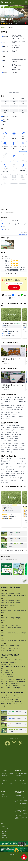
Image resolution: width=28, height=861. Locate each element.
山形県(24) (17, 595)
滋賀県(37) (4, 627)
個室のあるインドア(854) (19, 685)
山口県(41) (4, 635)
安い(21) (11, 399)
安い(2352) (13, 662)
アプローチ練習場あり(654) (8, 674)
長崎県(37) (17, 646)
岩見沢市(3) (4, 447)
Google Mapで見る (13, 92)
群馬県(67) (17, 600)
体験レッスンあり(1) (13, 414)
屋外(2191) (4, 657)
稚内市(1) (11, 438)
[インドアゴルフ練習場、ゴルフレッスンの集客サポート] (14, 849)
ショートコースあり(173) (7, 677)
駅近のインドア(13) (19, 480)
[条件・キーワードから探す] (7, 774)
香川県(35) (10, 640)
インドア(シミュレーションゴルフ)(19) (16, 397)
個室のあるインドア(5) (17, 416)
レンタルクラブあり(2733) (7, 679)
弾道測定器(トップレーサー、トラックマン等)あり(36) (13, 463)
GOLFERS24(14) (5, 701)
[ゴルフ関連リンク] (7, 831)
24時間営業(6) (9, 412)
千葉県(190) (11, 603)
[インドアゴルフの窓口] (21, 798)
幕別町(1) (10, 441)
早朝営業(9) (17, 412)
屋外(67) (3, 459)
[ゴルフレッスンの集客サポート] (21, 808)
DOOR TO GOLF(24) (15, 699)
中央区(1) (12, 430)
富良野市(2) (17, 441)
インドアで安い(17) (17, 478)
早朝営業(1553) (21, 681)
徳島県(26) (4, 640)
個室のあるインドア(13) (7, 480)
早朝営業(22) (4, 475)
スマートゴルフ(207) (6, 695)
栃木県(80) (11, 600)
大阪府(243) (4, 625)
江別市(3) (17, 445)
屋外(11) (3, 397)
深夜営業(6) (4, 414)
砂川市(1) (21, 449)
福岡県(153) (4, 646)
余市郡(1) (17, 438)
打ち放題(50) (4, 461)
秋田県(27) (10, 595)
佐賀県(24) (11, 646)
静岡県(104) (18, 618)
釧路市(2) (15, 428)
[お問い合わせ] (7, 827)
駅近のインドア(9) (5, 418)
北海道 (15, 550)
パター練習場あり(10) (6, 405)
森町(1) (16, 443)
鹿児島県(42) (4, 650)
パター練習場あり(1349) (7, 670)
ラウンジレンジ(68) (15, 697)
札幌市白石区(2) (21, 434)
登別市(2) (3, 436)
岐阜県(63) (11, 618)
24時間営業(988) (12, 681)
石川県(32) (17, 610)
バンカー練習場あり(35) (19, 467)
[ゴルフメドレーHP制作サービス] (14, 843)
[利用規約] (7, 836)
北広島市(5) (11, 445)
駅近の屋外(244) (17, 688)
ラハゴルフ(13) (5, 699)
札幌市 (19, 550)
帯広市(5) (9, 436)
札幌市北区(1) (4, 425)
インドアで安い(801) (6, 685)
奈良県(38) (10, 627)
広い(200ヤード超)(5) (19, 399)
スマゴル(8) (16, 695)
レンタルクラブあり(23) (7, 410)
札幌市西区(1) (16, 436)
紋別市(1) (3, 449)
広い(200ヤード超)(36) (20, 461)
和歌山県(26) (17, 627)
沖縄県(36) (11, 650)
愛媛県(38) (17, 640)
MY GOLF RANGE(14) (16, 701)
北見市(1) (3, 428)
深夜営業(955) (4, 683)
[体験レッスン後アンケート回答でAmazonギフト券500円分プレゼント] (6, 569)
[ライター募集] (7, 797)
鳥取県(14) (4, 633)
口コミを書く (15, 287)
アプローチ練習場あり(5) (7, 407)
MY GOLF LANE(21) (6, 704)
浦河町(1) (10, 443)
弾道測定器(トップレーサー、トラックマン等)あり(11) (13, 402)
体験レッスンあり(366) (15, 683)
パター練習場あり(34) (6, 467)
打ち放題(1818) (5, 662)
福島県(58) (23, 595)
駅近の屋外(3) (4, 482)
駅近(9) (3, 412)
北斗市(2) (9, 449)
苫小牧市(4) (13, 434)
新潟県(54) (4, 610)
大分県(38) (10, 648)
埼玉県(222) (4, 603)
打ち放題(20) (4, 399)
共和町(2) (21, 443)
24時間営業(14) (20, 473)
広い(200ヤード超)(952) (7, 664)
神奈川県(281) (4, 605)
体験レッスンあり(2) (6, 478)
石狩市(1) (9, 452)
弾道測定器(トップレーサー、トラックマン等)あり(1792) (13, 667)
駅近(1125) (4, 681)
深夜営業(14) (12, 475)
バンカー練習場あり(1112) (7, 672)
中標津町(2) (4, 443)
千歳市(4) (3, 432)
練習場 (11, 550)
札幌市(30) (12, 425)
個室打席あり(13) (5, 473)
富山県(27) (10, 610)
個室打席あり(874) (20, 679)
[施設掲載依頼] (21, 796)
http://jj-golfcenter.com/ (18, 224)
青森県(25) (11, 593)
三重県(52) (4, 620)
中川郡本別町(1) (18, 447)
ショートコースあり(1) (20, 407)
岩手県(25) (17, 593)
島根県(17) (10, 633)
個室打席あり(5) (18, 410)
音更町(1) (9, 428)
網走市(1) (10, 447)
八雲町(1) (3, 452)
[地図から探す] (7, 776)
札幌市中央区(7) (5, 434)
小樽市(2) (23, 445)
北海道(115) (4, 593)
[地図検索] (18, 569)
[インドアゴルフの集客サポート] (21, 804)
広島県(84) (23, 633)
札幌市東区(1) (4, 438)
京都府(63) (18, 625)
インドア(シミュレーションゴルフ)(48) (16, 459)
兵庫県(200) (11, 625)
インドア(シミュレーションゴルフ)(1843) (11, 660)
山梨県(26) (12, 605)
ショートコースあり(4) (6, 471)
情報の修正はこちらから (21, 234)
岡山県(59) (17, 633)
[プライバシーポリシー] (7, 834)
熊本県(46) (4, 648)
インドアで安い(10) (6, 416)
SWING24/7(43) (5, 697)
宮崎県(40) (17, 648)
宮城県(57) (4, 595)
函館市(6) (18, 425)
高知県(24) (23, 640)
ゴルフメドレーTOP (5, 550)
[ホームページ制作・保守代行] (21, 801)
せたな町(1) (4, 441)
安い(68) (11, 461)
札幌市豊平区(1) (5, 430)
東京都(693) (18, 603)
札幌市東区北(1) (20, 430)
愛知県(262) (4, 618)
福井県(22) (23, 610)
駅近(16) (13, 473)
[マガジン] (7, 794)
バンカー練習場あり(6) (18, 405)
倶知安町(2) (4, 445)
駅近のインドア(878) (6, 688)
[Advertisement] (14, 196)
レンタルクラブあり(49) (19, 471)
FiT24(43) (3, 706)
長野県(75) (4, 612)
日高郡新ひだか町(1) (12, 432)
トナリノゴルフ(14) (17, 704)
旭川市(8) (21, 428)
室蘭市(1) (15, 449)
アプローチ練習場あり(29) (7, 469)
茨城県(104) (4, 600)
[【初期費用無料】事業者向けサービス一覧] (21, 811)
